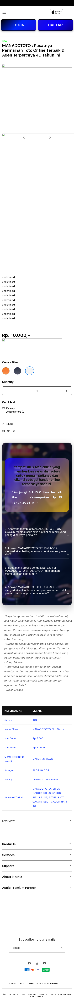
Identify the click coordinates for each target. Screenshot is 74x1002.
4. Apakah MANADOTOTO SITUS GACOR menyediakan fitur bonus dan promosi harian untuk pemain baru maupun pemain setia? (36, 590)
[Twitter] (9, 431)
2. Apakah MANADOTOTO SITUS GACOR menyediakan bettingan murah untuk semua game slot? (35, 551)
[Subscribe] (61, 948)
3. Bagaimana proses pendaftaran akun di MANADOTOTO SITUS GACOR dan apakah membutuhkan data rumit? (32, 570)
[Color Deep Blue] (17, 371)
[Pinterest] (15, 431)
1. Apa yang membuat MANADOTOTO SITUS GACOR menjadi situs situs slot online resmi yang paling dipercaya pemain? (35, 531)
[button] (4, 12)
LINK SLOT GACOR (27, 983)
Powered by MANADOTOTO (51, 983)
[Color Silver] (29, 371)
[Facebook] (4, 431)
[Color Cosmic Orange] (6, 371)
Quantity (7, 382)
